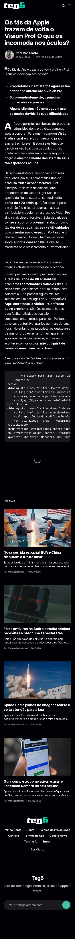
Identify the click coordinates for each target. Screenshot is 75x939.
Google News (58, 835)
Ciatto (40, 849)
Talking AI (31, 841)
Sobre (30, 830)
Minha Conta (13, 830)
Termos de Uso (34, 835)
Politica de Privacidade (55, 830)
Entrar (47, 841)
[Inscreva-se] (66, 905)
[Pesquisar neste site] (63, 6)
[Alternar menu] (70, 6)
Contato (13, 835)
